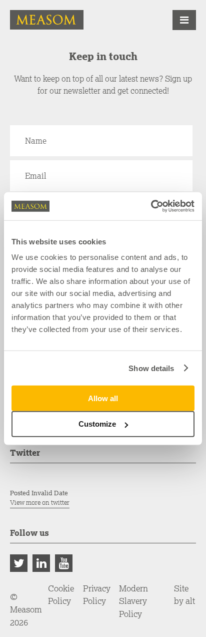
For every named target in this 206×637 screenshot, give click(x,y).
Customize (97, 424)
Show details (151, 368)
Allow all (103, 398)
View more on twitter (40, 502)
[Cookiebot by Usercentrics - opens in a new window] (150, 206)
